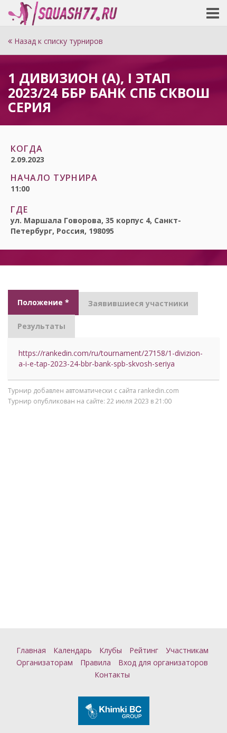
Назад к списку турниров (57, 41)
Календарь (72, 650)
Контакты (112, 675)
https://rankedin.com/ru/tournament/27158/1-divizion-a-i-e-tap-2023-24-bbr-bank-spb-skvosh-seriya (110, 358)
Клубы (110, 650)
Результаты (41, 326)
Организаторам (44, 662)
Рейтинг (143, 650)
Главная (31, 650)
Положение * (43, 302)
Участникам (187, 650)
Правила (95, 662)
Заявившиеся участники (138, 303)
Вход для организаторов (163, 662)
